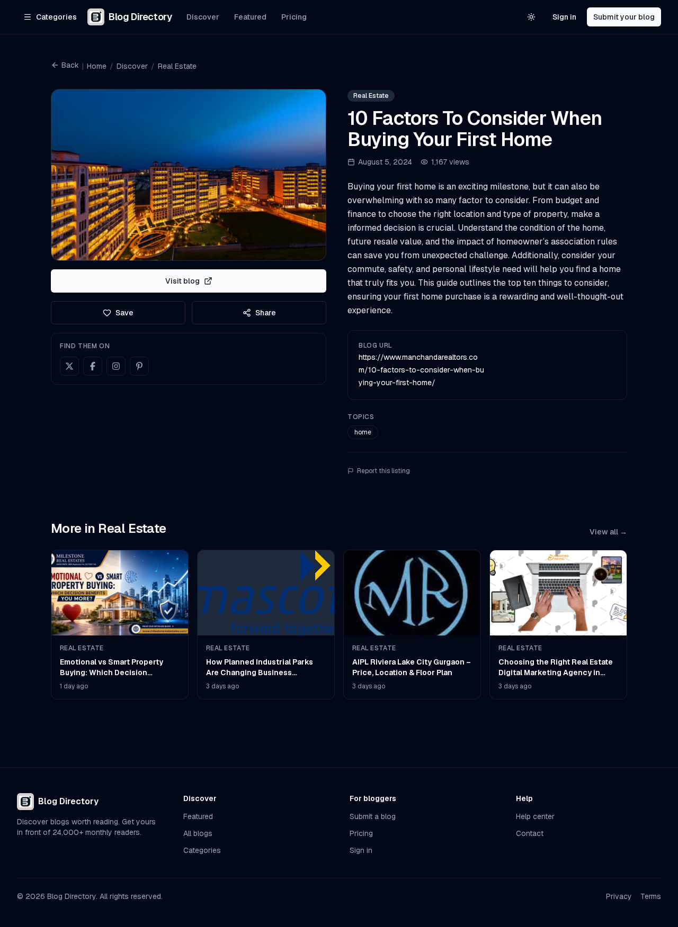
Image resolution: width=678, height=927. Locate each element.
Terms (650, 896)
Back (70, 65)
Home (96, 66)
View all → (608, 532)
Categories (202, 850)
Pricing (294, 17)
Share (265, 312)
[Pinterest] (139, 366)
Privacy (619, 896)
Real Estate (177, 66)
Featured (250, 17)
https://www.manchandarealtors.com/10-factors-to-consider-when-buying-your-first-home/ (421, 369)
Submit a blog (373, 816)
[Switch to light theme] (531, 17)
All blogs (197, 833)
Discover (202, 17)
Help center (535, 816)
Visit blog (182, 281)
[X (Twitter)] (69, 366)
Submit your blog (624, 17)
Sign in (564, 17)
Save (124, 312)
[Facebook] (92, 366)
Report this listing (383, 471)
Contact (529, 833)
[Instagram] (116, 366)
